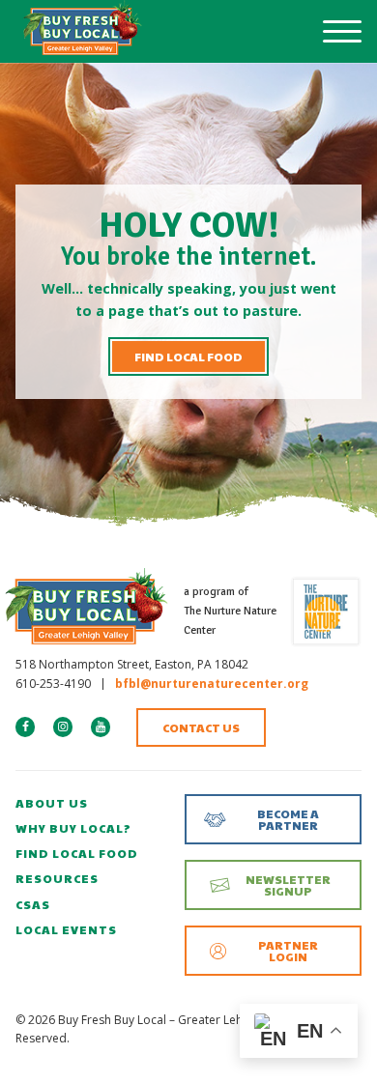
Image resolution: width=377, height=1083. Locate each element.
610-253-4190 (53, 683)
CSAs (32, 904)
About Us (51, 803)
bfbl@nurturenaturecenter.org (211, 683)
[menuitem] (93, 803)
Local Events (66, 929)
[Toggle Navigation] (342, 31)
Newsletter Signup (288, 884)
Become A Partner (288, 819)
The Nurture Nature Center (326, 611)
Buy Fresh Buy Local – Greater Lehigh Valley (82, 31)
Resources (57, 878)
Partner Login (288, 950)
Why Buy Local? (73, 828)
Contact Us (201, 727)
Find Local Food (188, 356)
